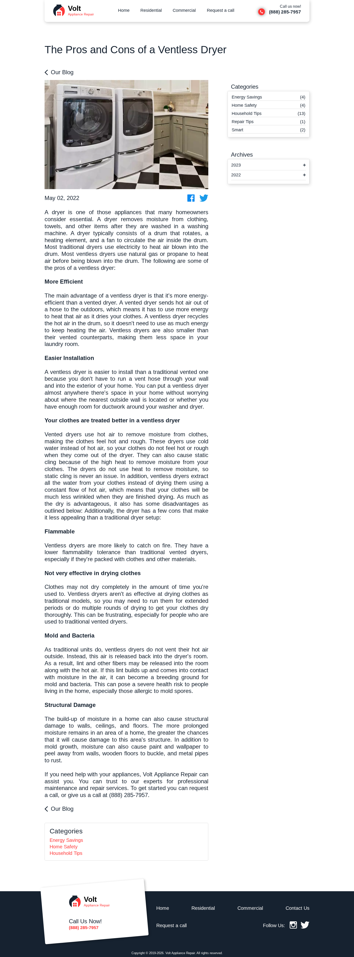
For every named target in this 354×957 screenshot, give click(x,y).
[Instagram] (293, 927)
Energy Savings (66, 840)
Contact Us (297, 908)
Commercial (184, 10)
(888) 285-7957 (128, 795)
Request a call (220, 10)
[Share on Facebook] (191, 198)
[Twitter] (305, 927)
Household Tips (66, 853)
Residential (151, 10)
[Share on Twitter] (203, 198)
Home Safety (64, 846)
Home (124, 10)
